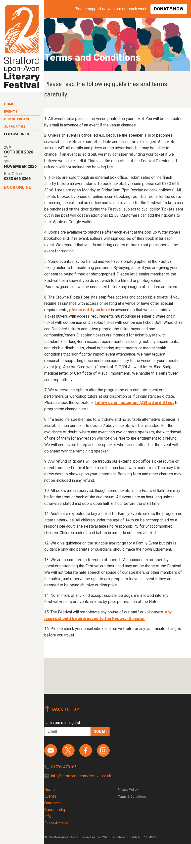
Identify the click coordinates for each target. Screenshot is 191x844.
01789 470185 (64, 767)
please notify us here (89, 309)
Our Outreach (17, 119)
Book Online (17, 187)
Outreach (52, 803)
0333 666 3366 (17, 178)
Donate (169, 8)
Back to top (65, 709)
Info (47, 816)
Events (10, 111)
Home (9, 104)
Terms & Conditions (132, 796)
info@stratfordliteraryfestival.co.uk (81, 776)
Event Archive (56, 823)
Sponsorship (55, 809)
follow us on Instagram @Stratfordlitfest (134, 402)
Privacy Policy (128, 789)
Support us (14, 126)
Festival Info (16, 134)
